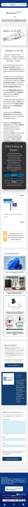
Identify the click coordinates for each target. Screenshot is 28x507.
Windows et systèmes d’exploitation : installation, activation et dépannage (14, 59)
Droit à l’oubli (13, 482)
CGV (24, 479)
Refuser (13, 182)
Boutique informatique (8, 20)
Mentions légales (5, 482)
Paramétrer (14, 178)
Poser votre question (13, 365)
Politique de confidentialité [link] (14, 185)
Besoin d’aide (22, 494)
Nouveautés (23, 4)
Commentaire (6, 419)
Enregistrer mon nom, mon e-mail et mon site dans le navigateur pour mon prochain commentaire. (13, 452)
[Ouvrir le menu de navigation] (15, 17)
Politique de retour (20, 480)
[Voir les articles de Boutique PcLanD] (8, 379)
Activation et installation (13, 5)
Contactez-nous (22, 482)
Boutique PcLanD (19, 376)
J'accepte (14, 175)
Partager (17, 61)
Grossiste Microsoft (17, 479)
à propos (3, 483)
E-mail (3, 443)
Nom (3, 437)
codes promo (10, 483)
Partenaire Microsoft (6, 479)
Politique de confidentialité (7, 480)
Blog (4, 4)
